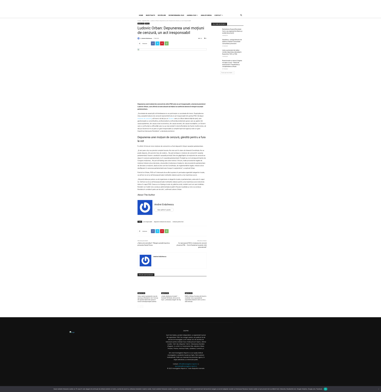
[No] (379, 389)
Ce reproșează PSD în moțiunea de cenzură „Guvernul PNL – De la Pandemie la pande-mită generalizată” (191, 245)
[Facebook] (153, 43)
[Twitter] (157, 43)
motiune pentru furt (178, 221)
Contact (217, 15)
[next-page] (142, 306)
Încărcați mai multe (226, 72)
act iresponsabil (147, 221)
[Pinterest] (162, 43)
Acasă (139, 21)
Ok (325, 389)
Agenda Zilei (191, 15)
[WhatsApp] (167, 43)
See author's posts (164, 210)
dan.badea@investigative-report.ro (186, 366)
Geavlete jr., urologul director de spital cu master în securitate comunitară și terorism (232, 41)
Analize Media (206, 15)
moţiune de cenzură (145, 118)
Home (141, 15)
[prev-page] (139, 306)
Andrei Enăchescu (147, 38)
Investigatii (150, 15)
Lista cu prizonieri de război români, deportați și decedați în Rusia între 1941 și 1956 (231, 52)
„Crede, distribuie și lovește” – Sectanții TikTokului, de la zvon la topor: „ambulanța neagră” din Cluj (171, 297)
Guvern (171, 118)
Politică (147, 23)
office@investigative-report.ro (188, 364)
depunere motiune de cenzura (162, 221)
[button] (241, 15)
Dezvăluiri (162, 15)
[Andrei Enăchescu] (139, 38)
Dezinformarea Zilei (176, 15)
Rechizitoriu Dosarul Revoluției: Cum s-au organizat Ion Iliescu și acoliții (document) (232, 31)
